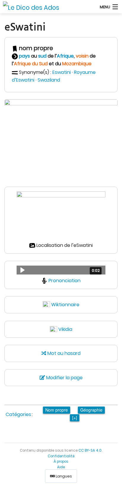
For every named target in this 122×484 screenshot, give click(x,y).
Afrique (65, 56)
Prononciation (65, 280)
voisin (82, 56)
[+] (74, 417)
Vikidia (65, 329)
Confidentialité (61, 456)
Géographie (91, 410)
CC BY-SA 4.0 (90, 450)
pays (24, 56)
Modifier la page (64, 377)
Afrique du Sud (31, 63)
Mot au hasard (63, 353)
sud (42, 56)
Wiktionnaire (65, 304)
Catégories (18, 414)
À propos (61, 461)
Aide (61, 467)
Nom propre (56, 410)
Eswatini (61, 72)
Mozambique (77, 63)
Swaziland (49, 80)
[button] (61, 270)
